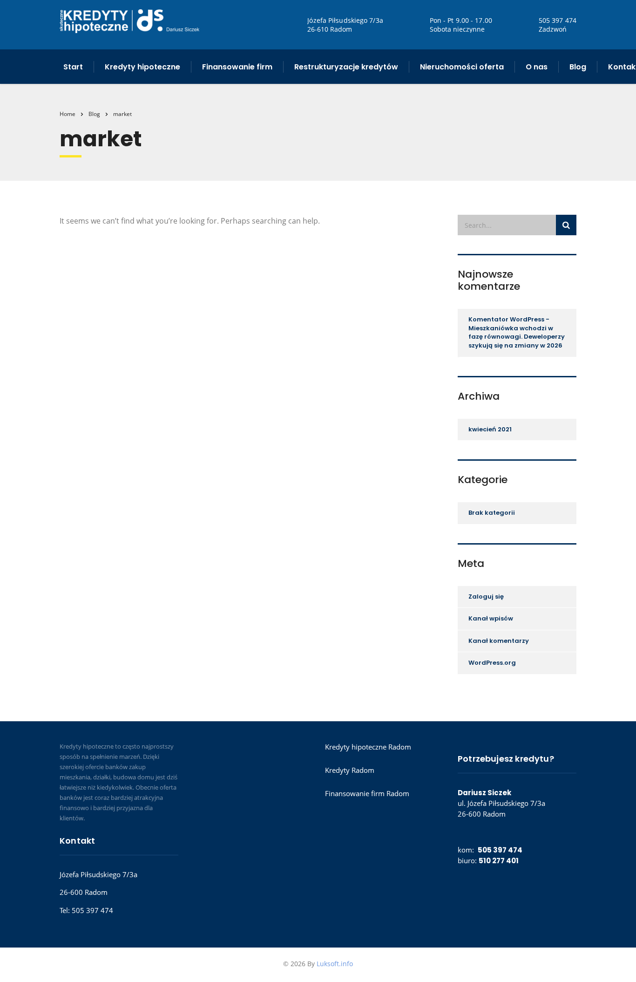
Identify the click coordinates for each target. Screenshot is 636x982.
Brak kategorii (491, 512)
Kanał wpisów (490, 618)
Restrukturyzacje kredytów (346, 66)
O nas (537, 66)
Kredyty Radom (349, 770)
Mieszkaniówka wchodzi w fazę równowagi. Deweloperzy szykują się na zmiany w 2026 (516, 337)
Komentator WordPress (506, 319)
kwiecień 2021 (490, 429)
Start (73, 66)
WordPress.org (492, 662)
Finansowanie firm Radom (367, 793)
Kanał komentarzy (498, 640)
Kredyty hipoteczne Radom (368, 746)
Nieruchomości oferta (462, 66)
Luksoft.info (335, 963)
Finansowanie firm (237, 66)
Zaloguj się (486, 596)
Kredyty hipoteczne (142, 66)
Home (67, 114)
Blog (577, 66)
